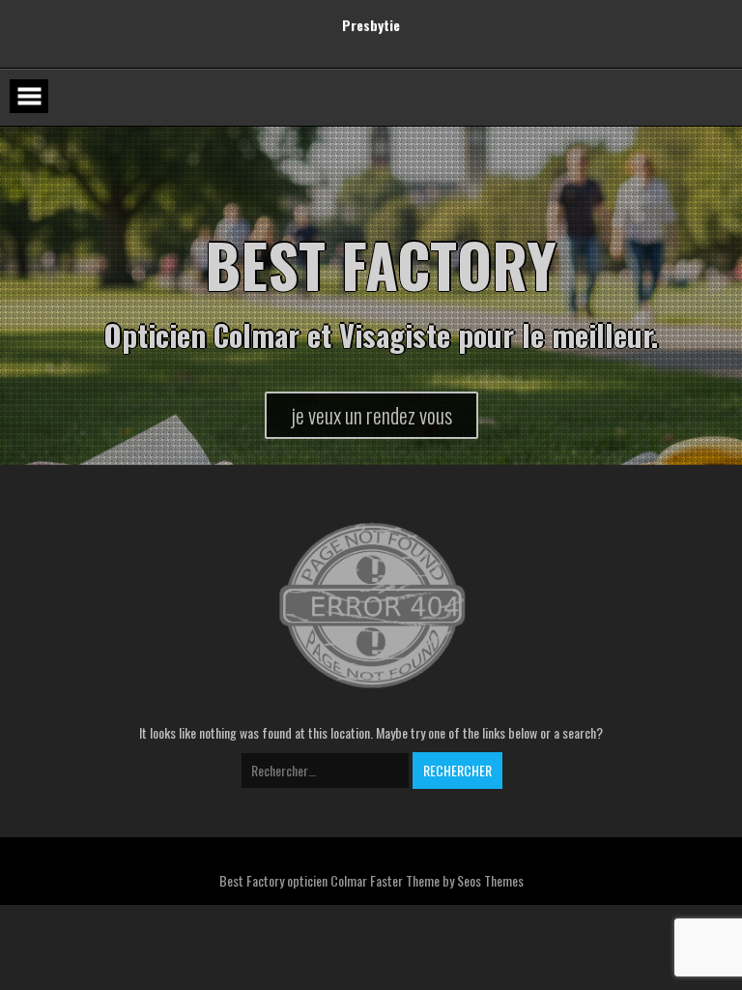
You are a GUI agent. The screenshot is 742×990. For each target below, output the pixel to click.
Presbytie (371, 27)
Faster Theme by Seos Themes (447, 880)
